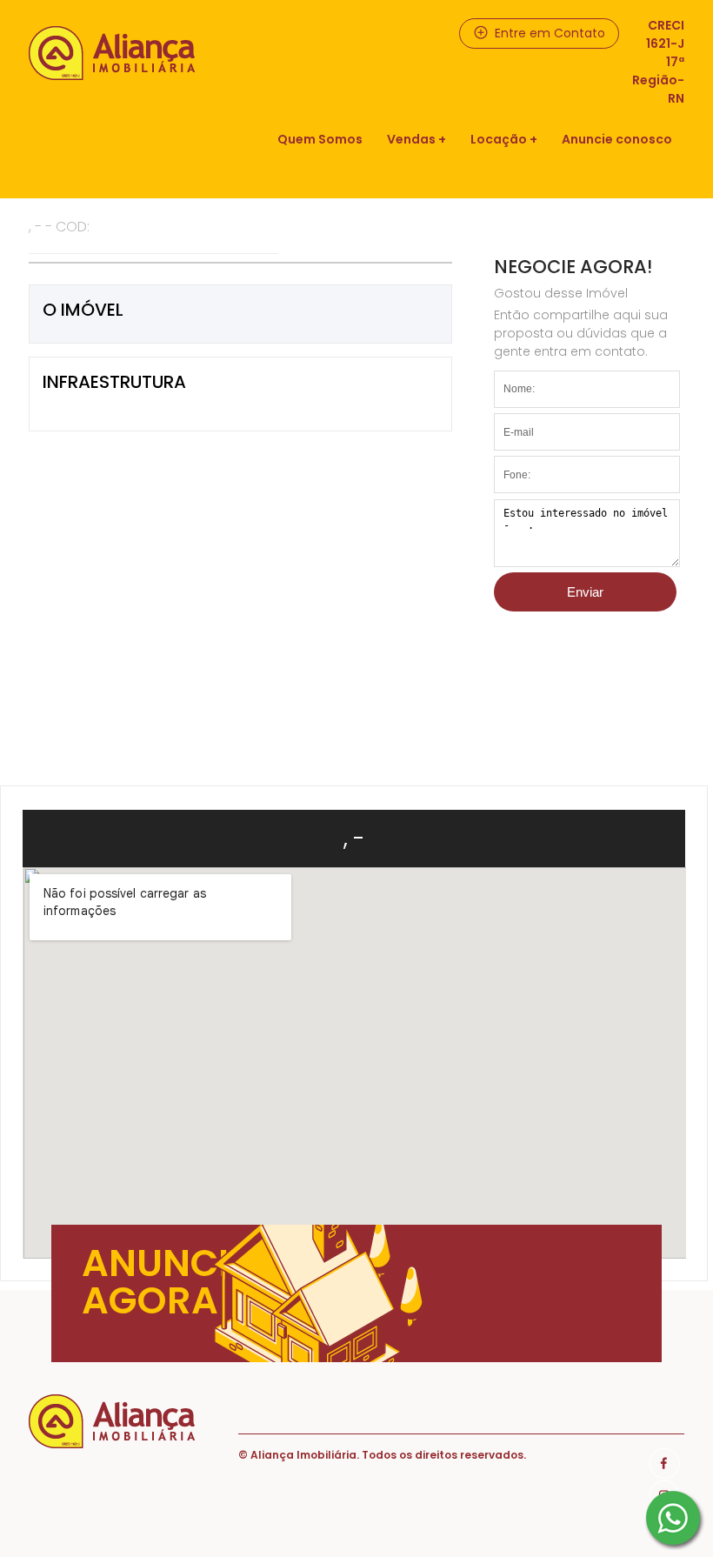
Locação (498, 139)
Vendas (411, 139)
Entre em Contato (548, 33)
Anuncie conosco (617, 139)
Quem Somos (320, 139)
